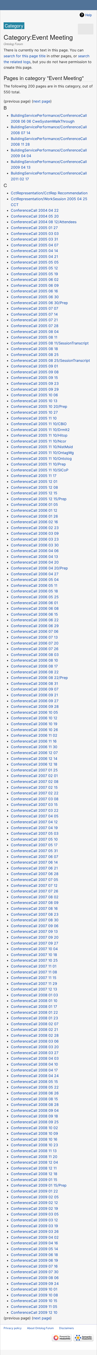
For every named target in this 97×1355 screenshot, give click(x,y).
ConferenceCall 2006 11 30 (34, 747)
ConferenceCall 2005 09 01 (34, 366)
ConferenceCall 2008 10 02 (34, 1128)
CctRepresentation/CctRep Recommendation (49, 193)
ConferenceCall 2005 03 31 (34, 239)
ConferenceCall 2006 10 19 (34, 724)
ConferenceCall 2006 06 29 (35, 626)
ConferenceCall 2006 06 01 (34, 603)
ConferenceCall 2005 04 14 (34, 250)
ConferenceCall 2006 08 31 (34, 683)
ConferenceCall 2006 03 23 (35, 539)
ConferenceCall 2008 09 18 (34, 1116)
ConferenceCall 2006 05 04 (35, 579)
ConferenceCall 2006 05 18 (34, 591)
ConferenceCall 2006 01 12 (34, 510)
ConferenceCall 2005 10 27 (34, 412)
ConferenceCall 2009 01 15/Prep (39, 1185)
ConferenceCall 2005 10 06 (34, 395)
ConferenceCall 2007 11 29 (34, 983)
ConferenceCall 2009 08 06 (35, 1277)
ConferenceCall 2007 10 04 (34, 949)
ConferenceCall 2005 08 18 (34, 348)
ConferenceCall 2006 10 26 (34, 729)
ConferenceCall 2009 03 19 (34, 1226)
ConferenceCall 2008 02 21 (34, 1029)
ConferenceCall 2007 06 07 (34, 856)
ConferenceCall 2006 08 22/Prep (39, 677)
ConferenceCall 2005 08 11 (34, 337)
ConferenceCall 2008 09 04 (35, 1110)
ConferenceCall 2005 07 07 (34, 308)
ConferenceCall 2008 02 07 (34, 1024)
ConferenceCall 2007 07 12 (34, 885)
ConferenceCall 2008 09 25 (35, 1122)
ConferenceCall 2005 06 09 (35, 285)
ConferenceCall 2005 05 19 (34, 274)
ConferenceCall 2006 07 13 (34, 637)
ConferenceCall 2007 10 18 (34, 954)
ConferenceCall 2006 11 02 (34, 735)
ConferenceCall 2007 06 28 (34, 873)
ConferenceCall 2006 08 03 (35, 654)
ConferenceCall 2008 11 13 (34, 1151)
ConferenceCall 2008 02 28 (35, 1035)
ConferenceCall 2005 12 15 (34, 493)
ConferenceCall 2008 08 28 (35, 1104)
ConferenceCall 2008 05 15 (34, 1081)
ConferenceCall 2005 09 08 (35, 372)
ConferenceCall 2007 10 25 (34, 960)
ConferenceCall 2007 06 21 (34, 868)
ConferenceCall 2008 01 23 (34, 1018)
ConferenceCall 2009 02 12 (34, 1202)
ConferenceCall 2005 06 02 (35, 279)
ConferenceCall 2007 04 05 (34, 816)
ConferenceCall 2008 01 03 (34, 995)
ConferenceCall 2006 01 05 (34, 504)
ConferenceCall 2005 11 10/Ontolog (41, 458)
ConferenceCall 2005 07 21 (34, 320)
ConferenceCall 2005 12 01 (34, 481)
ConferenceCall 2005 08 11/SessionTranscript (50, 343)
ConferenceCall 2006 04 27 (34, 574)
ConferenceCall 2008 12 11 (34, 1168)
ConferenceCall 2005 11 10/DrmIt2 (40, 429)
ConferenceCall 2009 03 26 (35, 1231)
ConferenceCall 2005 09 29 (35, 389)
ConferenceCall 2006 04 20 (35, 562)
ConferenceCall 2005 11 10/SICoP (39, 470)
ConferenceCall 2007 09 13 (34, 931)
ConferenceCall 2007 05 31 (34, 850)
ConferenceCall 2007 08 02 (34, 897)
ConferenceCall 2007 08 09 (34, 902)
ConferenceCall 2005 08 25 (35, 354)
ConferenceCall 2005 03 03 (35, 233)
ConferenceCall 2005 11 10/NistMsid (42, 447)
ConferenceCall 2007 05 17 (34, 845)
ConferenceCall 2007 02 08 (34, 781)
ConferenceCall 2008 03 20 (35, 1047)
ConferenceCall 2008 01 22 (34, 1012)
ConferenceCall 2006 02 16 (34, 522)
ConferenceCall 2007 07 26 (34, 891)
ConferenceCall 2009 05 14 (34, 1249)
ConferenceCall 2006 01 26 (34, 516)
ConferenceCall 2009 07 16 (34, 1266)
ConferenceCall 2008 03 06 (35, 1041)
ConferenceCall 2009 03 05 (35, 1214)
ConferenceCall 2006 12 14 (34, 758)
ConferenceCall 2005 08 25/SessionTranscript (50, 360)
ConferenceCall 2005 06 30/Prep (39, 302)
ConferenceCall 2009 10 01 (34, 1289)
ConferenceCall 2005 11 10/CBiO (39, 424)
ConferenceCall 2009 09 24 (35, 1283)
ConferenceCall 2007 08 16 (34, 908)
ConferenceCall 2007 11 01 (33, 966)
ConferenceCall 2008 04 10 (34, 1064)
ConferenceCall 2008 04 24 (35, 1075)
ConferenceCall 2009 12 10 (34, 1312)
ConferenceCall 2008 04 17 (34, 1070)
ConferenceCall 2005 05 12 (34, 268)
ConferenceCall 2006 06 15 (34, 614)
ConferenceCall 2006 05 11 (34, 585)
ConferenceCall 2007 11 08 (34, 972)
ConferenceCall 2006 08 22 (35, 672)
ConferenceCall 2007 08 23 (34, 914)
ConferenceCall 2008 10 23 (34, 1145)
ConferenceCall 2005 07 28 (34, 325)
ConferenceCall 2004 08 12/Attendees (43, 222)
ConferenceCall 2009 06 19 (34, 1260)
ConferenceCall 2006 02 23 (35, 527)
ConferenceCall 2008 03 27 (34, 1052)
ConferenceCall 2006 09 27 (34, 701)
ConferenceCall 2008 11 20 (34, 1156)
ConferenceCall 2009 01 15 (34, 1179)
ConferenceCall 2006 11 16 (34, 741)
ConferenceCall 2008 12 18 (34, 1174)
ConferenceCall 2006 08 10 (34, 660)
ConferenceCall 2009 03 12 (34, 1220)
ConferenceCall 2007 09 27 (34, 943)
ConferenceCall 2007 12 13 (34, 989)
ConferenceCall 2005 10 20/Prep (39, 406)
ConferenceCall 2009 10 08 (34, 1295)
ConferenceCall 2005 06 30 (35, 297)
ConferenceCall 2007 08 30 (34, 920)
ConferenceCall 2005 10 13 (34, 401)
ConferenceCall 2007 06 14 (34, 862)
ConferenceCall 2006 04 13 (34, 556)
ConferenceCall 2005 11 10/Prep (38, 464)
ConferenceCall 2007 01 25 (34, 770)
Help (88, 15)
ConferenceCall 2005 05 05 (35, 262)
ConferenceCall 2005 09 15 (34, 377)
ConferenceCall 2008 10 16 (34, 1139)
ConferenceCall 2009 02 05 (35, 1197)
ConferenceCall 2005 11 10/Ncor (38, 441)
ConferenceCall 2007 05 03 (34, 833)
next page (41, 101)
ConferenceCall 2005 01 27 (34, 227)
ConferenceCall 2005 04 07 (34, 245)
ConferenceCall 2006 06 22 (35, 620)
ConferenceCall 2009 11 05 (34, 1306)
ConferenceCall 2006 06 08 (35, 608)
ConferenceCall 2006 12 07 (34, 752)
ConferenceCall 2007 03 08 (34, 799)
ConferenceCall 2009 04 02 (35, 1237)
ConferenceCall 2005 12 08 (34, 487)
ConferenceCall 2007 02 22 (34, 793)
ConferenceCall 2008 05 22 (35, 1087)
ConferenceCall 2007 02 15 (34, 787)
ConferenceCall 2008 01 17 (34, 1006)
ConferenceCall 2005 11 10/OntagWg (42, 452)
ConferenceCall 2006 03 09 (35, 533)
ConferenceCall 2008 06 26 (35, 1093)
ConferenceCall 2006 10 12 (34, 718)
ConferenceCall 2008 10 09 (34, 1133)
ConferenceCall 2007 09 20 (34, 937)
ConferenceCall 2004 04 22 (35, 210)
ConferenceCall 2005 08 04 (35, 331)
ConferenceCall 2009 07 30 (34, 1272)
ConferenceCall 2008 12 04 (34, 1162)
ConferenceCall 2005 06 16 (34, 291)
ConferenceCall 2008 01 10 (34, 1000)
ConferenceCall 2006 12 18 (34, 764)
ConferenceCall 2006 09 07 (34, 689)
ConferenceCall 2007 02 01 (34, 775)
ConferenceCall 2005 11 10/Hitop (39, 435)
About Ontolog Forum (40, 1328)
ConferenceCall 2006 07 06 (34, 631)
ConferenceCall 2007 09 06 (34, 926)
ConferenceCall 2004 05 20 (35, 216)
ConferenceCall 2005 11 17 (33, 475)
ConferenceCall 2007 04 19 (34, 827)
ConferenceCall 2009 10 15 (34, 1300)
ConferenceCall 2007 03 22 (34, 810)
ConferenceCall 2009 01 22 (34, 1191)
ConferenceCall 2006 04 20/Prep (39, 568)
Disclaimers (66, 1328)
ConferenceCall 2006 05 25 (35, 597)
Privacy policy (13, 1328)
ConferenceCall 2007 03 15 (34, 804)
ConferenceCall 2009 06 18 (34, 1254)
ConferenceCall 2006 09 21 (34, 695)
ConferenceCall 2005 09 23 (35, 383)
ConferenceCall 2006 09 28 (35, 706)
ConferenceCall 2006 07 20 (34, 643)
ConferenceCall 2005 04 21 (34, 256)
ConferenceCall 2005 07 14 (34, 314)
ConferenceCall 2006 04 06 (35, 550)
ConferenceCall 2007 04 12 (34, 822)
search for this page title (25, 56)
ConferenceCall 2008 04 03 (35, 1058)
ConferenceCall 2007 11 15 (33, 977)
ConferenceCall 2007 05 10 (34, 839)
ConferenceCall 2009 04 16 (34, 1243)
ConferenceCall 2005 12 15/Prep (39, 499)
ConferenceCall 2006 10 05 (34, 712)
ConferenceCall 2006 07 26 (34, 649)
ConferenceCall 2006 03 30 (35, 545)
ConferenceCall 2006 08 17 (34, 666)
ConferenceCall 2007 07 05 (34, 879)
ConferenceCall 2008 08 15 (34, 1099)
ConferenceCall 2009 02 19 (34, 1208)
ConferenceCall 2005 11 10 (34, 418)
